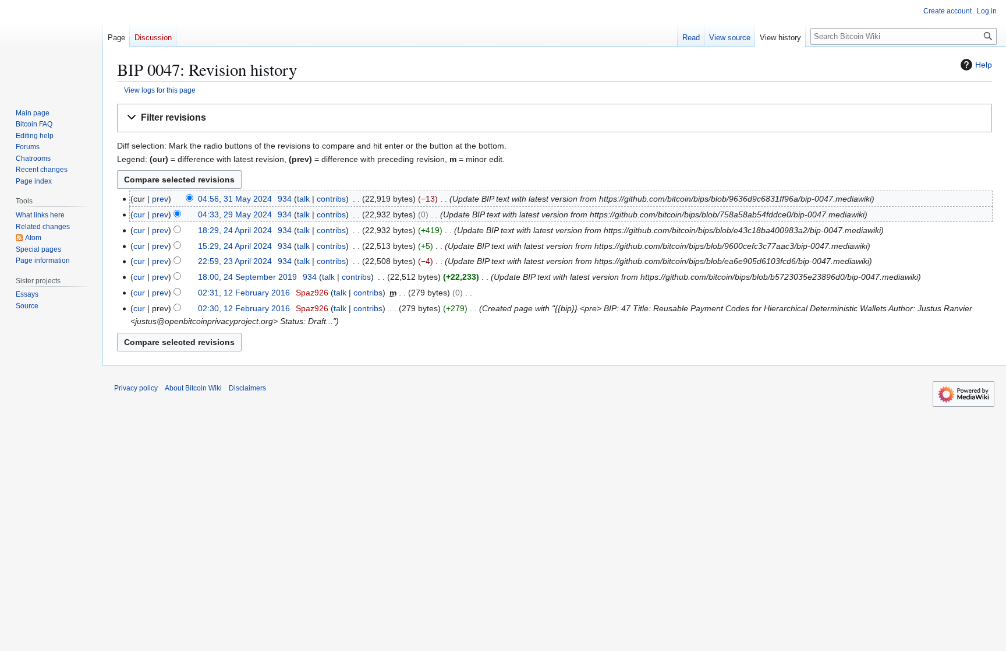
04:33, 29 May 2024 (235, 214)
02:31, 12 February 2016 (244, 292)
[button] (554, 118)
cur (139, 214)
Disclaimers (247, 388)
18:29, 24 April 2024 (235, 230)
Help (983, 64)
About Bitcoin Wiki (193, 388)
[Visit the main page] (51, 46)
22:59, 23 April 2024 (235, 261)
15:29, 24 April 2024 (235, 246)
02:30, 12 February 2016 (244, 308)
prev (160, 198)
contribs (331, 198)
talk (303, 198)
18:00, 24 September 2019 (247, 276)
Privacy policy (136, 388)
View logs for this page (160, 90)
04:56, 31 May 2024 (235, 198)
